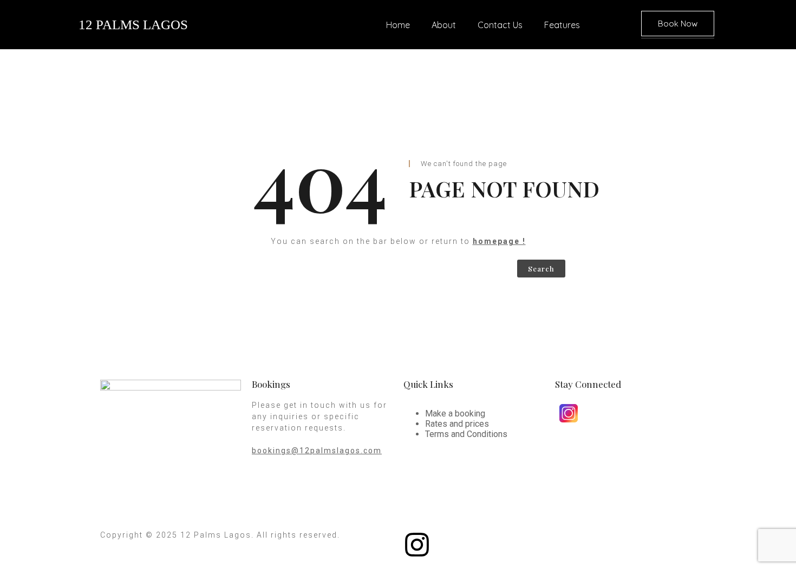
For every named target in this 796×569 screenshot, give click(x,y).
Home (398, 24)
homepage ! (499, 241)
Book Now (677, 23)
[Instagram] (416, 544)
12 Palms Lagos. (217, 535)
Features (562, 24)
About (444, 24)
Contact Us (500, 24)
